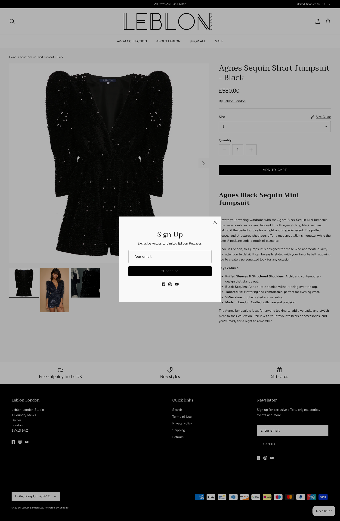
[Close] (215, 222)
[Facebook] (163, 284)
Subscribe (170, 271)
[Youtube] (177, 284)
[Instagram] (170, 284)
